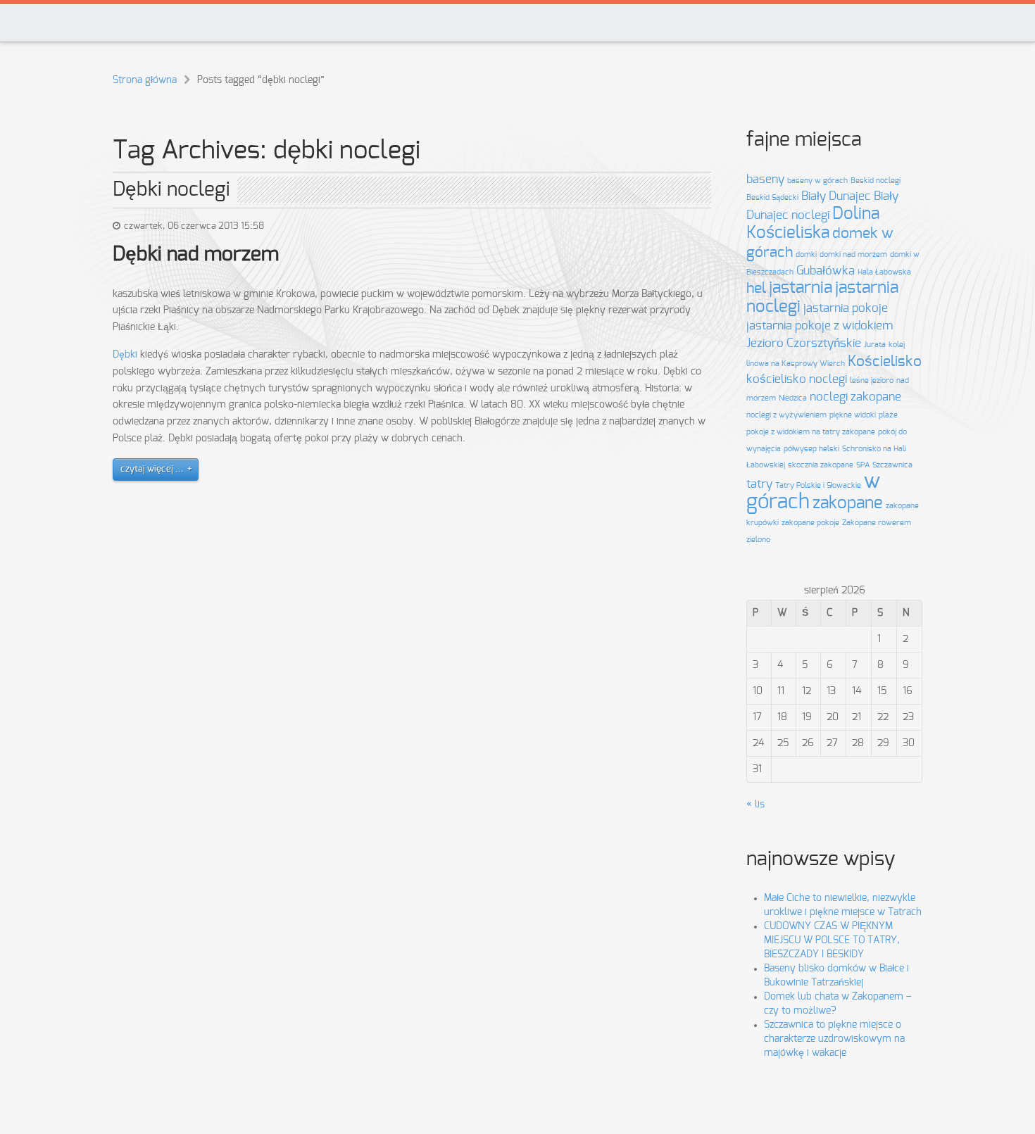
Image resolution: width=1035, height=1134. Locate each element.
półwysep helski (811, 449)
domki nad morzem (853, 254)
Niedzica (793, 398)
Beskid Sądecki (772, 197)
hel (756, 288)
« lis (755, 804)
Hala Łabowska (884, 272)
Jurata (875, 344)
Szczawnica (892, 465)
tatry (759, 484)
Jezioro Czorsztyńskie (803, 343)
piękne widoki (852, 415)
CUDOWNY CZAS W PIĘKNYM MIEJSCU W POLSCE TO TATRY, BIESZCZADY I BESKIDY (832, 940)
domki (806, 254)
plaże (888, 415)
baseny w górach (817, 180)
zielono (758, 539)
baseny (765, 179)
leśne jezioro (871, 380)
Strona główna (145, 80)
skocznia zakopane (820, 465)
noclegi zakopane (855, 397)
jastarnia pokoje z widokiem (819, 326)
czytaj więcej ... (152, 469)
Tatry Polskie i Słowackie (818, 485)
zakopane (848, 503)
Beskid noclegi (876, 180)
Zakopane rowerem (876, 523)
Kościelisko (885, 361)
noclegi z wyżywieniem (786, 415)
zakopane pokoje (810, 523)
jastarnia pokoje (845, 308)
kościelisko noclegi (796, 379)
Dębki (125, 355)
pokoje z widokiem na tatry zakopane (810, 432)
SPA (863, 465)
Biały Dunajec (836, 196)
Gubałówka (825, 271)
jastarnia (800, 287)
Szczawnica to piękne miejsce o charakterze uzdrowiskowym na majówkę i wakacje (834, 1039)
